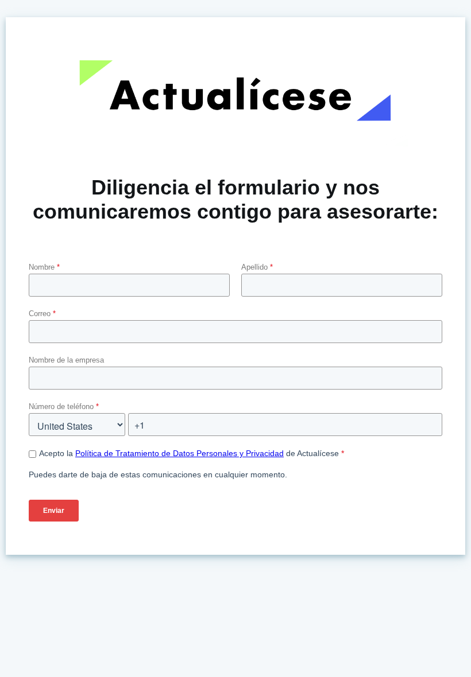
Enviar (53, 511)
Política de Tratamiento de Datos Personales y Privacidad (179, 453)
